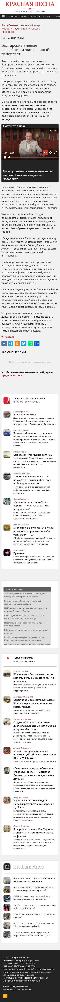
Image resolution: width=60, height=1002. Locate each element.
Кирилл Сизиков (20, 671)
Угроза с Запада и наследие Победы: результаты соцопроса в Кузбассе (33, 804)
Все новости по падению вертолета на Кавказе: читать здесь (34, 880)
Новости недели (21, 430)
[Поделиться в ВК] (4, 343)
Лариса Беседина (21, 524)
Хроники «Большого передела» (32, 433)
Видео (24, 16)
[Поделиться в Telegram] (10, 343)
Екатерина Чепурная (23, 696)
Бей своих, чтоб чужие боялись (32, 454)
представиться (11, 375)
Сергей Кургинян (21, 411)
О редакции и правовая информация (21, 980)
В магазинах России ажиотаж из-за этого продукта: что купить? (34, 889)
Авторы (46, 16)
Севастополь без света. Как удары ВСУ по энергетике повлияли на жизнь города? (34, 703)
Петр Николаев (20, 797)
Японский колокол (24, 414)
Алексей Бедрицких (22, 748)
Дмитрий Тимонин (22, 719)
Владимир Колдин (21, 473)
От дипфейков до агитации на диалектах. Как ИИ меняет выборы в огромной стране (34, 726)
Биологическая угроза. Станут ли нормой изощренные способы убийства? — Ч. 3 (33, 531)
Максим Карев (19, 451)
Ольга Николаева (21, 499)
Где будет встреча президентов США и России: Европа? (34, 907)
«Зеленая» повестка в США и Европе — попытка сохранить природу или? (31, 505)
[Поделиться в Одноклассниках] (17, 343)
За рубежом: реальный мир (20, 25)
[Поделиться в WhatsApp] (30, 343)
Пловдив (9, 337)
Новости (13, 16)
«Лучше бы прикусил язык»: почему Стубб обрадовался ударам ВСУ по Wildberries (34, 754)
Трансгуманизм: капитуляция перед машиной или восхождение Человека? (28, 175)
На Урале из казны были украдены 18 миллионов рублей (33, 925)
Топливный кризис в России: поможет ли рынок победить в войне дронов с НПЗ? (32, 480)
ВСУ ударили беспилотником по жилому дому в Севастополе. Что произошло (33, 678)
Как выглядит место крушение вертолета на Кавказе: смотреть (32, 934)
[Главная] (30, 7)
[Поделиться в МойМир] (36, 343)
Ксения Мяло (19, 550)
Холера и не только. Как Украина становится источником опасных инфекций (33, 833)
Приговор (19, 553)
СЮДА (14, 989)
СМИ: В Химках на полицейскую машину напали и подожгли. (31, 898)
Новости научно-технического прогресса (20, 30)
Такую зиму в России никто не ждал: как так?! (34, 916)
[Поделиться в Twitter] (23, 343)
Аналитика (35, 16)
